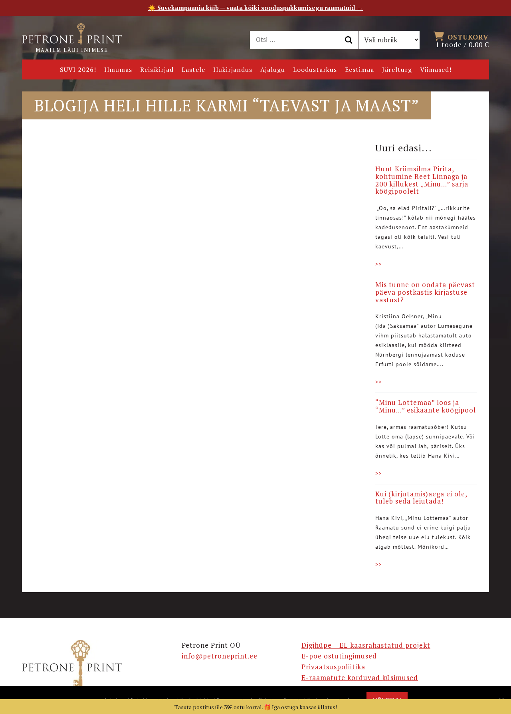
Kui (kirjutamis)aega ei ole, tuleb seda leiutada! (421, 497)
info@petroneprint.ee (219, 655)
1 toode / (462, 40)
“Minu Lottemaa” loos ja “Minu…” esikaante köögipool (425, 406)
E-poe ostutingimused (339, 655)
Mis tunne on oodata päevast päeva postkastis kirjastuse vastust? (425, 292)
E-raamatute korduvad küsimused (359, 677)
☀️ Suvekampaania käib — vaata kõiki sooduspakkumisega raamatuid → (255, 8)
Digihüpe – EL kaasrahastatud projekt (365, 645)
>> (378, 264)
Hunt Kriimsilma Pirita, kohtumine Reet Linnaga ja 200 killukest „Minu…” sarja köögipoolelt (421, 180)
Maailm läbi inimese (72, 50)
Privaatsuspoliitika (333, 666)
